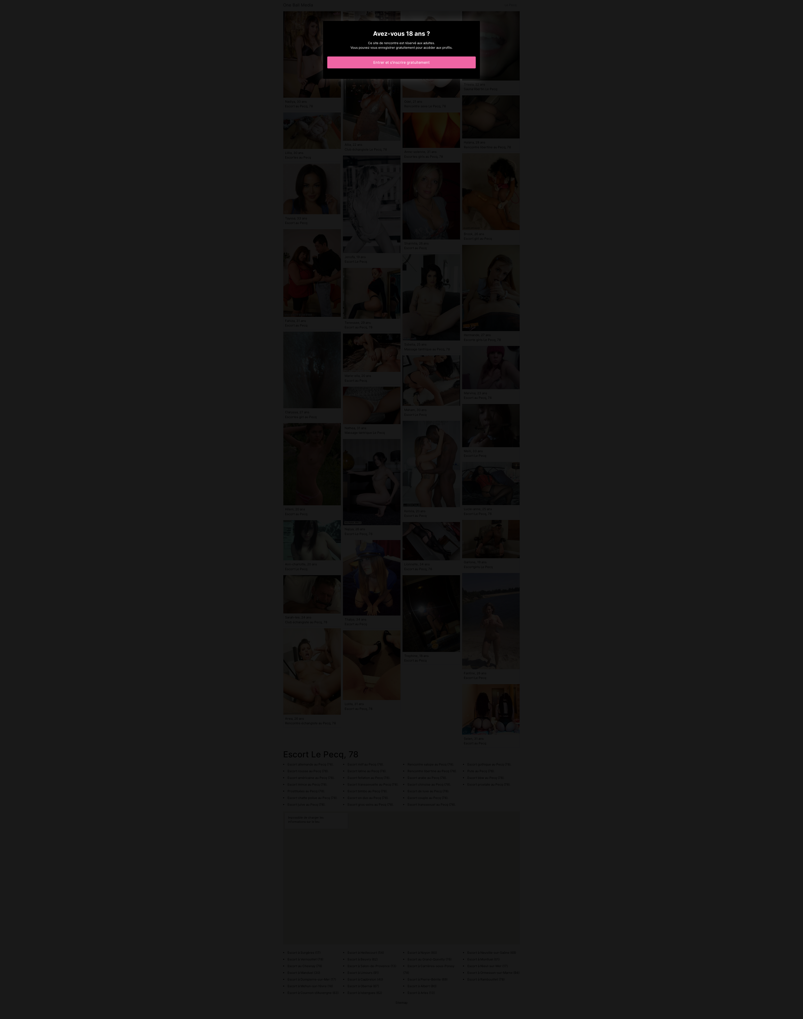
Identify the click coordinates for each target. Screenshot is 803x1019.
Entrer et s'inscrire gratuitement (401, 62)
